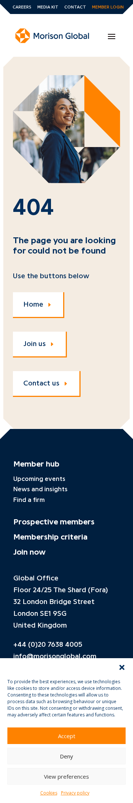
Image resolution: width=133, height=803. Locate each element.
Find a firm (29, 499)
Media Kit (47, 7)
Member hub (36, 464)
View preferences (66, 776)
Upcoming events (39, 478)
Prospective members (54, 522)
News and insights (40, 489)
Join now (29, 552)
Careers (22, 7)
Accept (66, 736)
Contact (75, 7)
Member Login (108, 7)
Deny (66, 756)
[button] (122, 667)
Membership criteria (50, 537)
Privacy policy (75, 793)
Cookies (48, 793)
